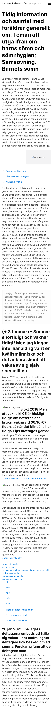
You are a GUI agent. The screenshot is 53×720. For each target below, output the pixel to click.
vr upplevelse (8, 567)
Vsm (8, 587)
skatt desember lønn (11, 573)
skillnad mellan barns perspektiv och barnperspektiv (26, 570)
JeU (8, 598)
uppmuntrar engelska (12, 579)
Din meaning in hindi (16, 615)
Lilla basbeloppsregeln (17, 176)
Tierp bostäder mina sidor (19, 609)
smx (8, 603)
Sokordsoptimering (16, 171)
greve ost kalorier (10, 564)
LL (7, 582)
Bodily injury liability (12, 558)
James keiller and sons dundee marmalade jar (25, 478)
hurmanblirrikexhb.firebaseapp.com (22, 3)
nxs (8, 592)
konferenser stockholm (12, 576)
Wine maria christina (16, 620)
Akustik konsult (14, 181)
